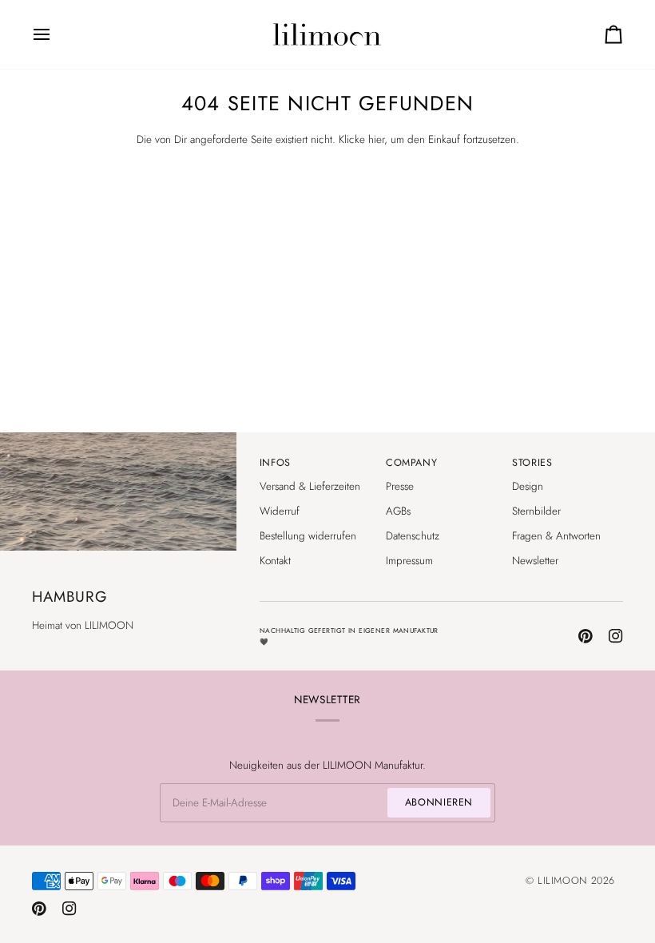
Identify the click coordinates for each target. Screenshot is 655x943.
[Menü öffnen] (56, 34)
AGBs (398, 511)
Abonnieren (439, 802)
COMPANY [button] (411, 463)
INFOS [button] (275, 463)
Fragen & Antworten (556, 535)
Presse (400, 486)
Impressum (409, 560)
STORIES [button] (532, 463)
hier (376, 139)
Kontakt (275, 560)
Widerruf (280, 511)
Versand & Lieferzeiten (310, 486)
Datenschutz (412, 535)
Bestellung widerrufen (308, 535)
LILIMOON (562, 880)
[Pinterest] (585, 636)
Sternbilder (536, 511)
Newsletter (535, 560)
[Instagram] (616, 636)
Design (527, 486)
